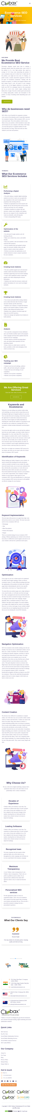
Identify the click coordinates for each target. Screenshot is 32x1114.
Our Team (3, 1055)
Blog (2, 1057)
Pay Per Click (4, 1034)
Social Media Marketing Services (9, 1038)
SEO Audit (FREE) (6, 1042)
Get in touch (7, 101)
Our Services (16, 397)
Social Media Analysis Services (8, 1040)
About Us (3, 1053)
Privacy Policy (4, 1059)
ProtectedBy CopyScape (20, 1111)
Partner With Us (5, 1064)
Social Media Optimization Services (9, 1036)
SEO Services (4, 1031)
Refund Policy (4, 1062)
